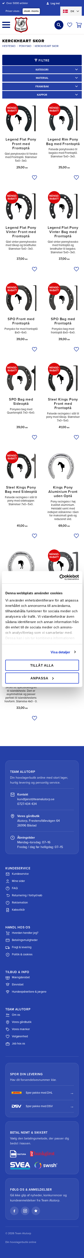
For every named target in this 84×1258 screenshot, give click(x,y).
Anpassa (39, 678)
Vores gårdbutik (22, 1022)
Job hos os (18, 1043)
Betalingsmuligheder (25, 940)
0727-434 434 (27, 804)
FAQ (15, 888)
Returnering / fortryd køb (27, 895)
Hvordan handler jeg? (25, 933)
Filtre (44, 60)
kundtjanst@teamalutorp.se (35, 799)
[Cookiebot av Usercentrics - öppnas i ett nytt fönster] (60, 577)
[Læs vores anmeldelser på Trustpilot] (36, 1211)
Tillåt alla (42, 665)
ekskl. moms (31, 11)
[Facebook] (14, 1211)
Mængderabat (21, 977)
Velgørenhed (20, 1036)
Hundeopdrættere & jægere (29, 992)
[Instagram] (25, 1211)
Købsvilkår (18, 910)
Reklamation (20, 902)
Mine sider (18, 881)
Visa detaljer (60, 652)
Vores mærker (21, 1029)
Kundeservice (20, 874)
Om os (16, 1015)
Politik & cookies (22, 954)
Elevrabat (18, 984)
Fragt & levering (21, 947)
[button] (6, 25)
